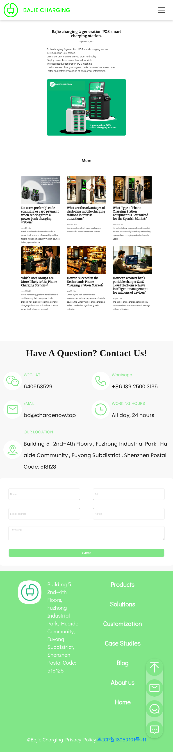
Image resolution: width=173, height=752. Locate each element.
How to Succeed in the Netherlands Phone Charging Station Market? (85, 281)
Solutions (122, 604)
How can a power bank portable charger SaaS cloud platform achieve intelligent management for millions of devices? (130, 285)
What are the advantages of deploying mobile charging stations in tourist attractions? (86, 213)
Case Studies (123, 643)
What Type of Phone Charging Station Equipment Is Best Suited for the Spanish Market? (130, 213)
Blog (123, 663)
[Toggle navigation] (161, 10)
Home (123, 702)
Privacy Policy (80, 739)
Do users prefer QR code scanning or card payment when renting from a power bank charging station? (40, 215)
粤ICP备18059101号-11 (121, 739)
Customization (122, 624)
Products (122, 584)
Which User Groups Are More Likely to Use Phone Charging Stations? (39, 281)
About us (122, 682)
